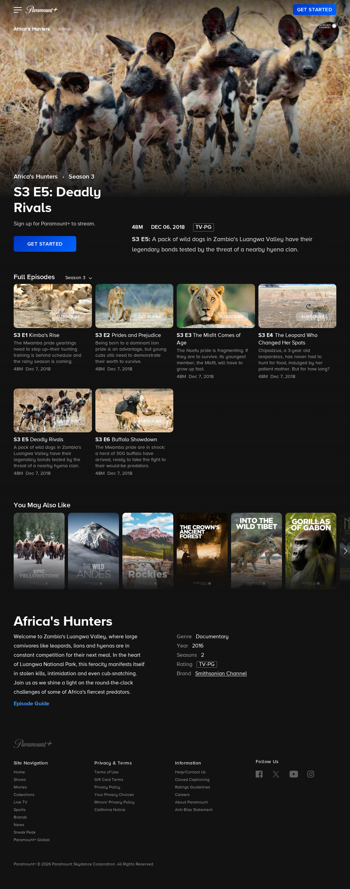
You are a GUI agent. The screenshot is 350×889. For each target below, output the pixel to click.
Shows (20, 780)
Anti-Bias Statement (194, 810)
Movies (20, 787)
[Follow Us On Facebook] (259, 774)
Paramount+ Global (32, 840)
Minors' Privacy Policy (114, 802)
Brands (20, 817)
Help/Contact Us (190, 772)
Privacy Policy (107, 787)
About (64, 29)
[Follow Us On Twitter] (276, 773)
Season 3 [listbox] (75, 277)
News (19, 825)
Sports (20, 810)
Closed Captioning (192, 780)
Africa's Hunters (32, 29)
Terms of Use (106, 772)
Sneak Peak (25, 833)
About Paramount (191, 802)
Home (19, 772)
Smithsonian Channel (221, 674)
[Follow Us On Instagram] (310, 774)
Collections (24, 795)
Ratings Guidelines (192, 787)
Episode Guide (31, 703)
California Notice (109, 810)
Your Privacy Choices (114, 795)
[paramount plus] (42, 9)
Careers (182, 795)
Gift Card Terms (108, 780)
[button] (18, 10)
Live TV (20, 802)
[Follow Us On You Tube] (294, 774)
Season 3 (81, 177)
